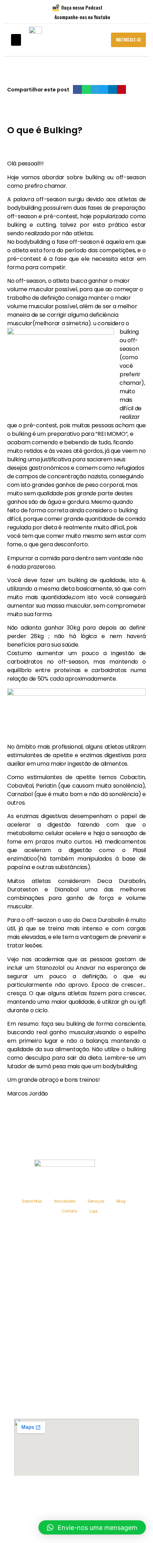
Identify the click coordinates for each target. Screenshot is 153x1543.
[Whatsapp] (97, 1495)
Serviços (96, 1201)
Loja (93, 1211)
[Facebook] (56, 1495)
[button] (16, 40)
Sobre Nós (32, 1201)
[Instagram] (69, 1495)
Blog (121, 1201)
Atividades (64, 1201)
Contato (69, 1211)
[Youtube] (83, 1495)
